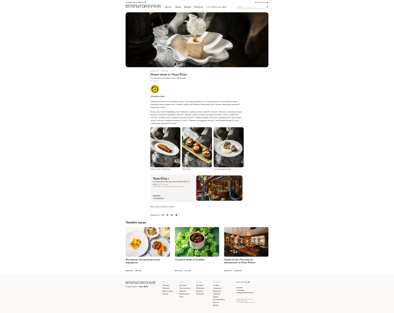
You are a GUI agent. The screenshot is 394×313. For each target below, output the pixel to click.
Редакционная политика (245, 292)
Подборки (200, 288)
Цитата (216, 302)
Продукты (200, 294)
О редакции (240, 290)
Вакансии (217, 291)
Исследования (219, 300)
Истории (166, 288)
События (238, 271)
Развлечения (184, 294)
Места (168, 7)
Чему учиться (184, 288)
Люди (178, 7)
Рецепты (199, 291)
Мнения (182, 291)
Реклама (239, 287)
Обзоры (166, 285)
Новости (198, 7)
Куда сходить (168, 291)
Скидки (216, 285)
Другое (164, 71)
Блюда (187, 7)
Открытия (217, 288)
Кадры (215, 297)
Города (165, 294)
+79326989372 (158, 198)
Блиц (181, 297)
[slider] (219, 188)
